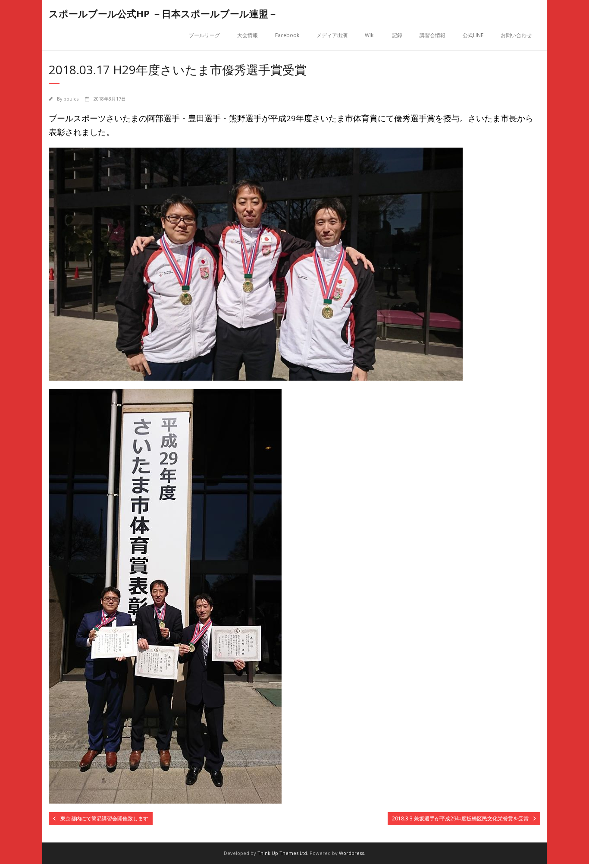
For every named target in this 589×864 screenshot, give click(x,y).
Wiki (370, 35)
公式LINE (473, 35)
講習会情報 (432, 35)
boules (70, 98)
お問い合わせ (516, 35)
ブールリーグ (204, 35)
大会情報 (247, 35)
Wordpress (351, 853)
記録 (397, 35)
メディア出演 (332, 35)
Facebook (287, 35)
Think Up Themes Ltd (282, 853)
